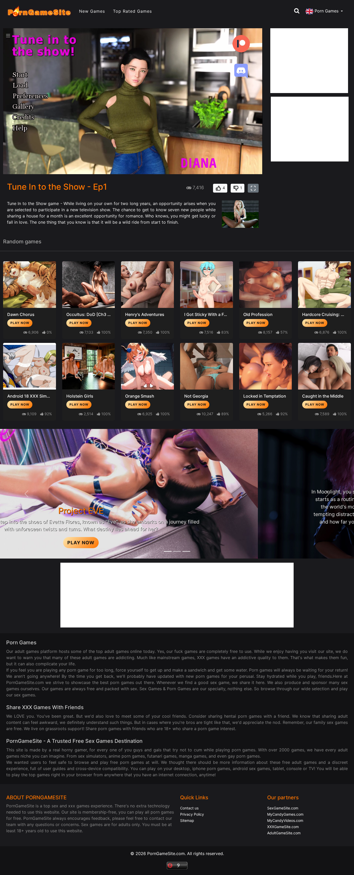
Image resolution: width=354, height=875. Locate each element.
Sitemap (187, 820)
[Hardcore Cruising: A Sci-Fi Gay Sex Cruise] (324, 284)
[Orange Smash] (147, 366)
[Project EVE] (186, 551)
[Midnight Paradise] (177, 551)
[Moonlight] (168, 551)
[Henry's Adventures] (147, 284)
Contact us (189, 808)
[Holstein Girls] (88, 366)
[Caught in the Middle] (324, 366)
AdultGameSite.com (284, 833)
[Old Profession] (265, 284)
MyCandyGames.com (285, 814)
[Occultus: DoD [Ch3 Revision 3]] (88, 284)
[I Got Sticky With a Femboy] (206, 284)
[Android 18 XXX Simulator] (29, 366)
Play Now (19, 323)
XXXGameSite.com (283, 826)
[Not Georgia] (206, 366)
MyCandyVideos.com (285, 820)
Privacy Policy (192, 814)
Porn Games (326, 11)
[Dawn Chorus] (29, 284)
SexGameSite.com (282, 808)
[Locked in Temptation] (265, 366)
